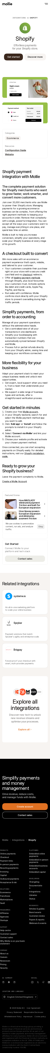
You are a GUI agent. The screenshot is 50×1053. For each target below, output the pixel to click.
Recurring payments (9, 868)
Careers (3, 957)
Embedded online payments (37, 854)
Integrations (18, 840)
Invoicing (4, 871)
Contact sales (6, 937)
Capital (3, 875)
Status (32, 899)
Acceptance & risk (8, 882)
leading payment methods (27, 277)
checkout (27, 274)
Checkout (4, 857)
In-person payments (9, 864)
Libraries (33, 895)
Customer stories (37, 916)
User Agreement (33, 1008)
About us (4, 953)
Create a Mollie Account (14, 481)
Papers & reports (36, 919)
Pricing (3, 964)
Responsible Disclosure (33, 1012)
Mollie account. (30, 411)
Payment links (6, 861)
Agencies (4, 917)
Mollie (5, 840)
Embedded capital (37, 872)
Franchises (5, 896)
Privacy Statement (14, 1012)
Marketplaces (6, 899)
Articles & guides (37, 909)
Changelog (34, 882)
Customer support (8, 934)
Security (4, 968)
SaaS (2, 903)
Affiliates (4, 913)
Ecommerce (5, 892)
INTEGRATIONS (19, 18)
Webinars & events (37, 923)
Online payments (8, 853)
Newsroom (5, 961)
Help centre (5, 930)
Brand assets (35, 912)
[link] (16, 691)
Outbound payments (9, 879)
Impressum (27, 1016)
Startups (4, 920)
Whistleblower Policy (12, 1016)
